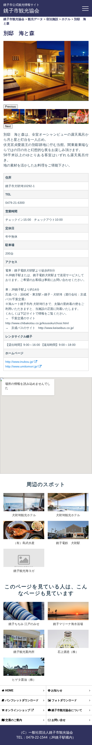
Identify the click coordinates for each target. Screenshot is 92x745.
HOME (8, 690)
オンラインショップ (17, 710)
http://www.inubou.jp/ (19, 361)
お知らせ (56, 690)
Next (8, 126)
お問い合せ (58, 720)
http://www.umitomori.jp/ (22, 366)
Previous (10, 106)
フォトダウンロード (64, 700)
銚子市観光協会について (66, 710)
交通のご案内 (13, 720)
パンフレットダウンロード (21, 700)
